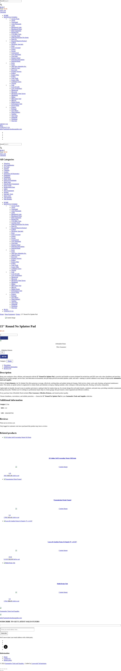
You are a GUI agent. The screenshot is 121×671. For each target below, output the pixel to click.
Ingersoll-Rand (15, 61)
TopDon (13, 114)
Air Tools (6, 167)
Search (2, 1)
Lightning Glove (16, 82)
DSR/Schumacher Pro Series (20, 37)
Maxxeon (14, 92)
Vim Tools (14, 116)
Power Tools (7, 185)
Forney (13, 49)
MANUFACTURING (10, 17)
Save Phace (14, 110)
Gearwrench (15, 53)
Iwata (13, 65)
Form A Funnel (15, 48)
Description (7, 365)
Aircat (13, 20)
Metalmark (14, 95)
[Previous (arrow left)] (1, 670)
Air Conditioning (9, 165)
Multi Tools (7, 182)
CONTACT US (5, 127)
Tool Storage (7, 197)
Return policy (8, 660)
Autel (13, 25)
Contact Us (7, 658)
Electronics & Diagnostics (11, 173)
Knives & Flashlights (10, 180)
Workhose (14, 119)
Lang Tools (14, 78)
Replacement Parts (9, 187)
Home (2, 314)
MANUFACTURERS (10, 204)
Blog (1, 126)
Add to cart (4, 338)
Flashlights (7, 177)
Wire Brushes (8, 199)
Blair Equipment (16, 31)
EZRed (13, 42)
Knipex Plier (15, 75)
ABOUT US (4, 124)
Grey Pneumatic (16, 54)
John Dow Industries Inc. (18, 66)
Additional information (10, 367)
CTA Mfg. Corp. (16, 34)
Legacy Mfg (15, 80)
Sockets (6, 192)
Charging (6, 170)
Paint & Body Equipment (11, 184)
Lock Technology (16, 88)
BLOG (6, 309)
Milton (13, 97)
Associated (14, 22)
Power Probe (15, 105)
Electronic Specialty (17, 44)
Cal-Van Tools (15, 36)
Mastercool (14, 90)
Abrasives (7, 163)
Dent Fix (14, 39)
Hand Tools (7, 179)
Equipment (7, 175)
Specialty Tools (8, 194)
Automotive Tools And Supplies (9, 611)
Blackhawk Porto (16, 29)
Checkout (3, 12)
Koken (13, 76)
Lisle (12, 85)
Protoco (13, 107)
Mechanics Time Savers (18, 93)
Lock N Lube (15, 87)
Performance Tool (16, 104)
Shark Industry (15, 112)
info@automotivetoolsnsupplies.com (11, 129)
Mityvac (13, 100)
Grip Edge (14, 56)
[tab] (62, 365)
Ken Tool (14, 70)
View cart (3, 10)
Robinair (14, 109)
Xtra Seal (14, 121)
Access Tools (15, 19)
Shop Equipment (9, 190)
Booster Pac (15, 32)
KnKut (13, 73)
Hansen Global (15, 58)
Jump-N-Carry (15, 68)
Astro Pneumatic (16, 24)
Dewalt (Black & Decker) (19, 41)
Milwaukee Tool (16, 99)
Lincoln (13, 83)
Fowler (13, 51)
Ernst (12, 46)
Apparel (6, 168)
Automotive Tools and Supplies (14, 663)
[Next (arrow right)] (2, 670)
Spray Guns (7, 196)
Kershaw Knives (16, 71)
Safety (6, 189)
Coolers (6, 172)
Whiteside (14, 117)
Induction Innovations (17, 59)
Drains (18, 314)
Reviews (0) (7, 368)
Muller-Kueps (15, 102)
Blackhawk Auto (16, 27)
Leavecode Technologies (38, 663)
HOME (6, 15)
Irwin (13, 63)
